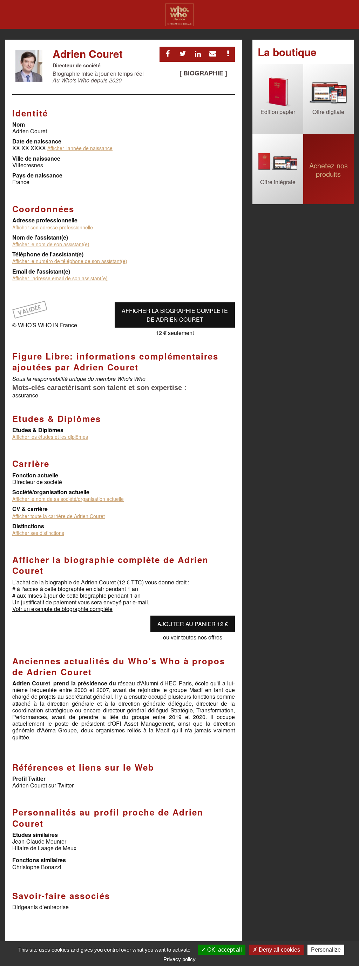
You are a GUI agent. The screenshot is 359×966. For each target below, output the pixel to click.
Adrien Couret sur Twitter (43, 785)
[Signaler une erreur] (228, 54)
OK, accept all (224, 950)
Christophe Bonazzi (36, 867)
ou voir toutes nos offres (192, 637)
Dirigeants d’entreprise (40, 907)
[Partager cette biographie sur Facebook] (168, 54)
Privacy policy (179, 959)
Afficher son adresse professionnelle (52, 227)
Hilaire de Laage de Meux (44, 848)
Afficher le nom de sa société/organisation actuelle (68, 498)
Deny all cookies (278, 950)
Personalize (326, 950)
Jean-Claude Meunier (39, 841)
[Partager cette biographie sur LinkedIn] (198, 54)
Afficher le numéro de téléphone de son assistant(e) (69, 260)
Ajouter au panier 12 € (192, 624)
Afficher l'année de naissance (80, 148)
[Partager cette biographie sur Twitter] (183, 54)
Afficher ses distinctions (38, 532)
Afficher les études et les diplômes (50, 436)
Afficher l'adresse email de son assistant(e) (60, 278)
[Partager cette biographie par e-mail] (213, 54)
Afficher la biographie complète (175, 315)
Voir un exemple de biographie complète (62, 609)
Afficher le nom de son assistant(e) (50, 244)
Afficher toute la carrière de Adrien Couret (58, 515)
